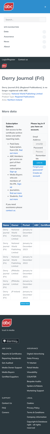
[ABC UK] (9, 6)
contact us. (11, 210)
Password (38, 147)
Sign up (13, 171)
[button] (45, 6)
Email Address (37, 138)
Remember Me (41, 157)
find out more (16, 193)
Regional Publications (24, 96)
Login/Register (8, 59)
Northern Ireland (14, 100)
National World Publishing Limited (27, 93)
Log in (39, 163)
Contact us (23, 59)
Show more (25, 304)
